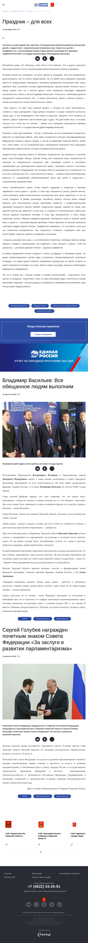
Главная (5, 11)
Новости (30, 11)
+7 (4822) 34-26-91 (44, 886)
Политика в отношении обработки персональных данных (44, 922)
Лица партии (37, 874)
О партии (7, 874)
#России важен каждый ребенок (65, 306)
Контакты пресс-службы (41, 877)
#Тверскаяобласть (42, 619)
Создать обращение (43, 334)
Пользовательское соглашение (44, 918)
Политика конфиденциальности (44, 920)
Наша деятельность (18, 11)
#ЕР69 (24, 619)
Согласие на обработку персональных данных (44, 923)
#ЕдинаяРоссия (62, 619)
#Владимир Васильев (19, 306)
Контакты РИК (9, 877)
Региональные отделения (69, 874)
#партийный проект (44, 311)
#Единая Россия (40, 306)
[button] (40, 852)
